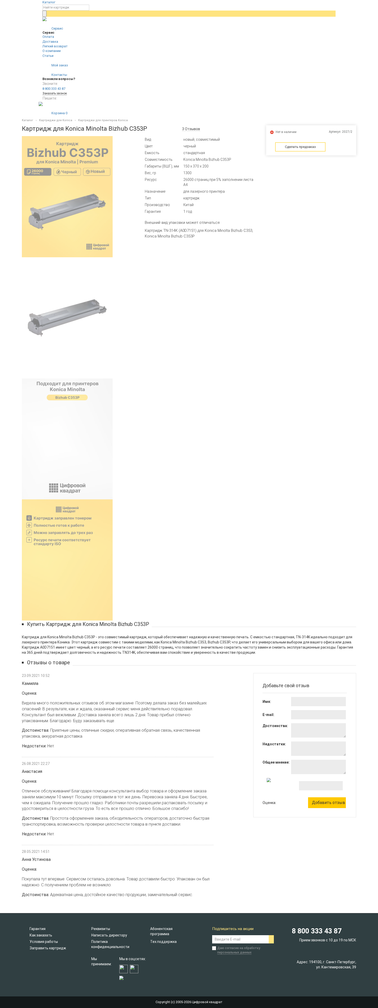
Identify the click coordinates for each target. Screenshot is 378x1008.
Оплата (48, 37)
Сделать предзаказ (300, 147)
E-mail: (268, 715)
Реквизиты (100, 929)
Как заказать (41, 935)
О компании (51, 51)
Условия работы (44, 942)
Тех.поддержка (163, 942)
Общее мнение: (276, 762)
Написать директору (109, 935)
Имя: (267, 702)
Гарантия (38, 929)
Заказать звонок (54, 93)
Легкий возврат (55, 46)
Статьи (47, 56)
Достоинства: (275, 726)
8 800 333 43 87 (53, 89)
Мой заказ (59, 65)
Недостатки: (274, 744)
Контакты (59, 75)
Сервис (57, 28)
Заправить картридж (48, 948)
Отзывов (191, 129)
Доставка (50, 41)
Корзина (59, 113)
